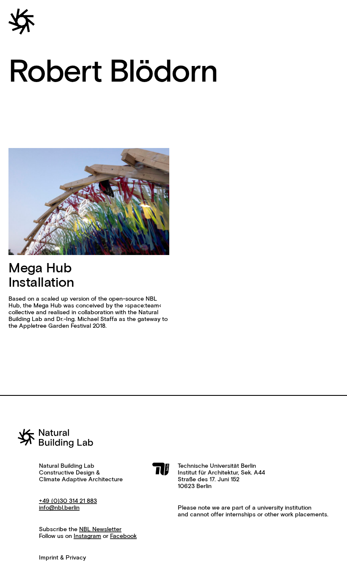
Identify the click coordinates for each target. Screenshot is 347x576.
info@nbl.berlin (59, 508)
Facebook (123, 536)
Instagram (87, 536)
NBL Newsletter (100, 529)
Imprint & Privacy (62, 558)
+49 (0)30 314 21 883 (68, 501)
